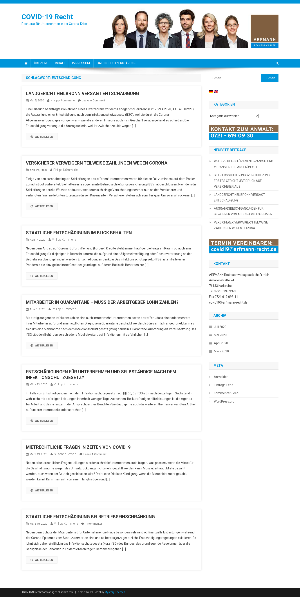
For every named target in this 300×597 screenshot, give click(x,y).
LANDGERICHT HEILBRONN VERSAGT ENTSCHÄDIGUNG (82, 93)
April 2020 (221, 343)
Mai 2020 (220, 335)
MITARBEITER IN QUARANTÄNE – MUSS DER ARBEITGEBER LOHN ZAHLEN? (102, 302)
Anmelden (221, 377)
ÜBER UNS (41, 63)
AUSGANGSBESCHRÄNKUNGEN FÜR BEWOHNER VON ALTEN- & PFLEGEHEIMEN (243, 211)
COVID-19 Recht (47, 17)
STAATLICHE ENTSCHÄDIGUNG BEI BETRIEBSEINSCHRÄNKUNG (90, 516)
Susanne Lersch (65, 454)
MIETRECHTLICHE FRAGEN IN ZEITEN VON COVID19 (78, 447)
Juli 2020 (220, 327)
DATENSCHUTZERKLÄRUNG (116, 63)
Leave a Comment (93, 100)
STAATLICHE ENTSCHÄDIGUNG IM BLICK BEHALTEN (79, 232)
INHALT (60, 63)
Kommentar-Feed (226, 393)
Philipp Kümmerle (63, 100)
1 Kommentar (93, 523)
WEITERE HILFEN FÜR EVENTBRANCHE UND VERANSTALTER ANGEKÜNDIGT (243, 164)
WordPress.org (224, 401)
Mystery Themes (115, 592)
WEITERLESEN (44, 136)
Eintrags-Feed (223, 385)
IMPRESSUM (81, 63)
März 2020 (221, 351)
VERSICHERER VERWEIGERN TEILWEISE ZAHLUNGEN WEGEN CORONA (96, 163)
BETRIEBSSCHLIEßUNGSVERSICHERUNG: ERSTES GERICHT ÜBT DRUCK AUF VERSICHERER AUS (242, 180)
